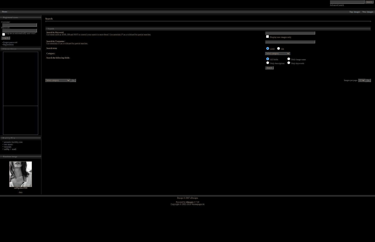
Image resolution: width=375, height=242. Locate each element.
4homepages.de (198, 204)
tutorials (7, 147)
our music (8, 144)
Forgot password (10, 42)
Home (4, 12)
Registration (8, 45)
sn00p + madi (10, 149)
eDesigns (194, 198)
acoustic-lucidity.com (13, 142)
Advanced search (337, 5)
